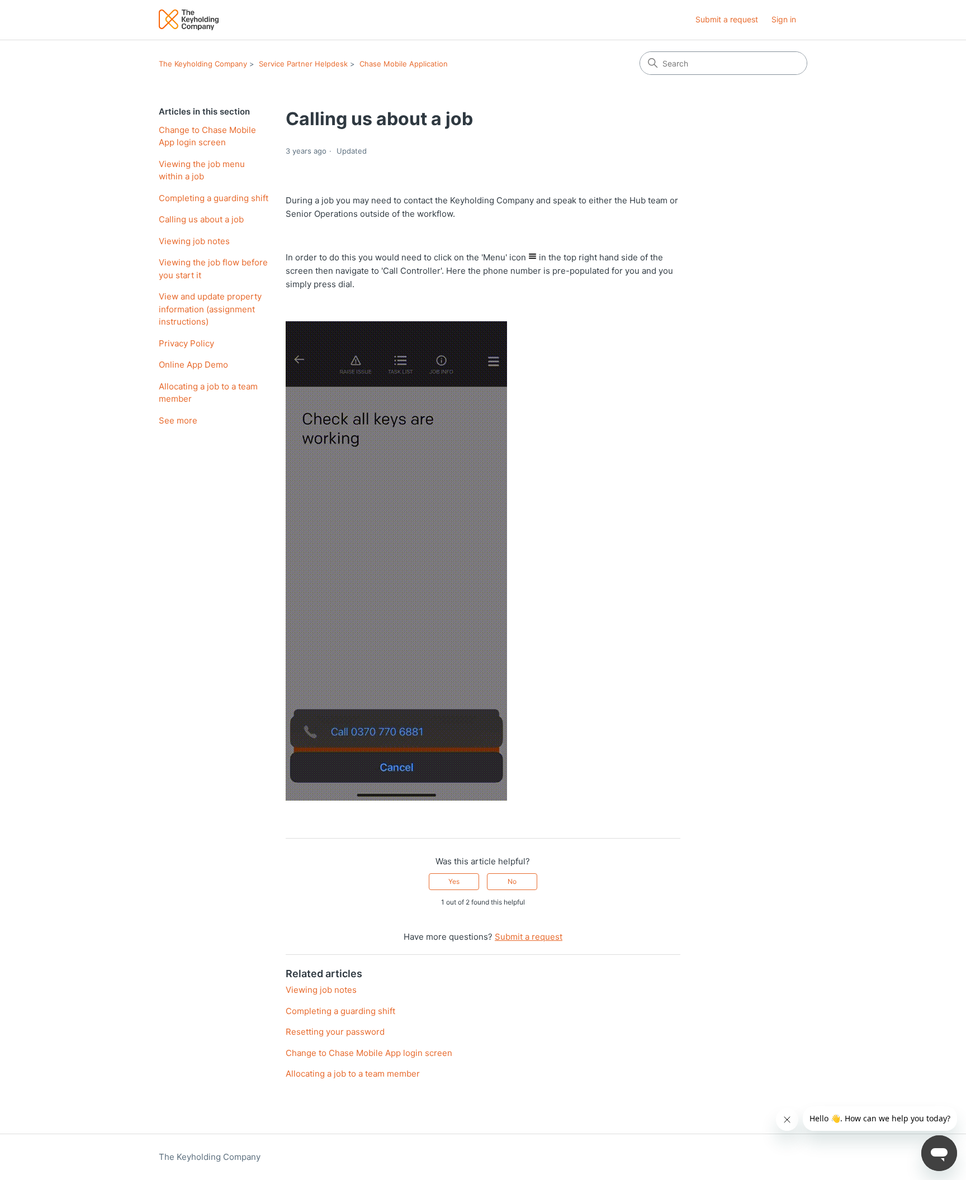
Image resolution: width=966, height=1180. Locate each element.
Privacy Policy (186, 343)
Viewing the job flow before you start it (213, 268)
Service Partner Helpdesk (303, 63)
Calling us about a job (201, 219)
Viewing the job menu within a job (202, 170)
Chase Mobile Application (403, 63)
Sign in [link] (783, 19)
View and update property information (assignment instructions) (210, 309)
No (512, 881)
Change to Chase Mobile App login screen (207, 136)
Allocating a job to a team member (208, 393)
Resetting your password (335, 1031)
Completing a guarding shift (213, 198)
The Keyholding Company (203, 63)
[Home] (189, 19)
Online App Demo (193, 364)
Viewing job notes (194, 241)
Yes (454, 881)
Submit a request (726, 19)
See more (178, 420)
